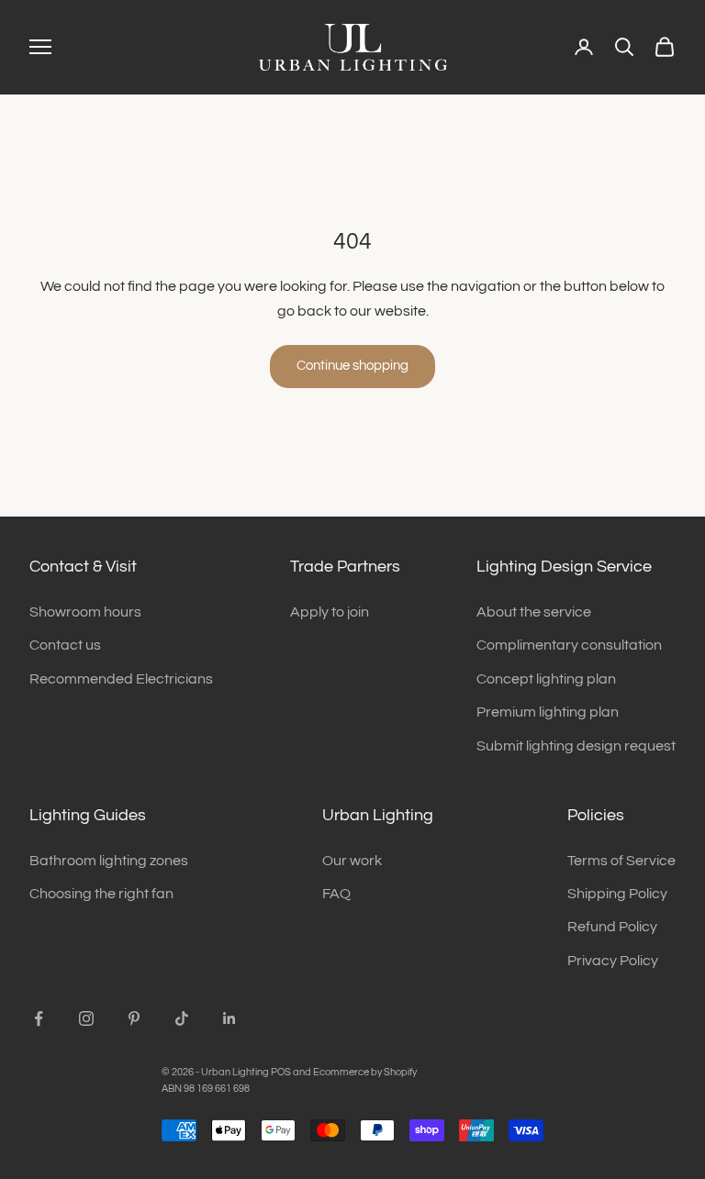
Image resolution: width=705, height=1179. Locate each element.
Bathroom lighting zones (108, 860)
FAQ (336, 893)
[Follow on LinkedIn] (229, 1018)
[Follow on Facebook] (38, 1018)
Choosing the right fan (101, 893)
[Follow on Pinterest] (134, 1018)
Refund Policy (612, 926)
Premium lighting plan (547, 712)
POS (281, 1072)
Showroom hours (85, 612)
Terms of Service (621, 860)
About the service (533, 612)
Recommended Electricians (121, 679)
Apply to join (329, 612)
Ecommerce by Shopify (365, 1072)
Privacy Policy (612, 960)
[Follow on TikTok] (182, 1018)
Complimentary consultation (569, 645)
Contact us (65, 645)
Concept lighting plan (546, 679)
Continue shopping (352, 366)
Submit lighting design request (576, 746)
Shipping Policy (617, 893)
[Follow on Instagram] (86, 1018)
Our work (352, 860)
